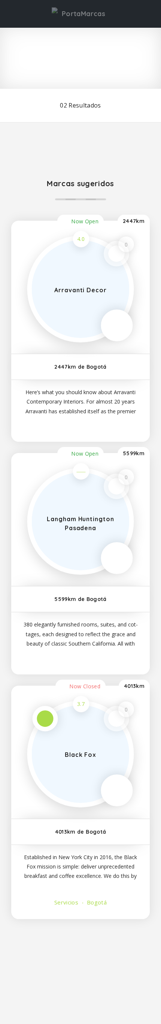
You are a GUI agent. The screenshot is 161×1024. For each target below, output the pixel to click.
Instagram (54, 960)
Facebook (27, 960)
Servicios (66, 902)
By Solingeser (111, 1008)
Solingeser (111, 995)
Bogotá (96, 902)
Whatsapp (133, 960)
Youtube (80, 960)
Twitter (106, 960)
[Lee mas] (80, 426)
